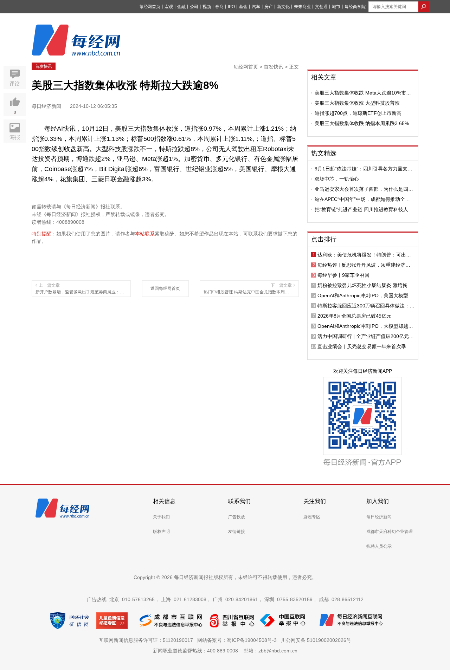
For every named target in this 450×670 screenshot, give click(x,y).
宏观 (169, 6)
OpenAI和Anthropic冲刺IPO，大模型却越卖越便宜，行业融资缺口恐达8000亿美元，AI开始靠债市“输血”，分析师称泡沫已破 (365, 326)
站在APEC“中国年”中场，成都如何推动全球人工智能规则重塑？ (362, 199)
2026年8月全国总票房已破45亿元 (354, 315)
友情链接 (236, 531)
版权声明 (161, 531)
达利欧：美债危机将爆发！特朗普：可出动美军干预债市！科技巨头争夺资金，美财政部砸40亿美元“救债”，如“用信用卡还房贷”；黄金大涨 (365, 254)
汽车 (256, 6)
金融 (181, 6)
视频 (206, 6)
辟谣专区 (311, 516)
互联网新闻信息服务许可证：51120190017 (147, 640)
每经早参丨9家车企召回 (343, 275)
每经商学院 (355, 6)
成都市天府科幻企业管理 (389, 531)
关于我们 (161, 516)
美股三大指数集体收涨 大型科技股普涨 (357, 102)
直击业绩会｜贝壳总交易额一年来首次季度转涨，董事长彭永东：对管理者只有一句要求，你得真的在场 (364, 346)
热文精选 (323, 153)
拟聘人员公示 (379, 546)
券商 (219, 6)
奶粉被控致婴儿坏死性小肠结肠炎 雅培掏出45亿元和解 (364, 285)
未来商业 (302, 6)
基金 (243, 6)
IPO (231, 6)
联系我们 (239, 501)
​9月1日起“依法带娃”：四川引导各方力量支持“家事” (363, 168)
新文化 (283, 6)
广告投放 (236, 516)
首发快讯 (43, 66)
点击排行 (323, 239)
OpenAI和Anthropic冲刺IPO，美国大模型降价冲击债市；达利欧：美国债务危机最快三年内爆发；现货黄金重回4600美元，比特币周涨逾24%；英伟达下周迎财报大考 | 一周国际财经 (365, 295)
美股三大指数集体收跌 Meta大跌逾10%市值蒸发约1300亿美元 (363, 92)
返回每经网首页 (165, 288)
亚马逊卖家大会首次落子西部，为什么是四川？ (361, 189)
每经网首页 (149, 6)
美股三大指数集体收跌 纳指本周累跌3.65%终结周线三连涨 (364, 123)
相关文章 (323, 77)
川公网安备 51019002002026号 (316, 640)
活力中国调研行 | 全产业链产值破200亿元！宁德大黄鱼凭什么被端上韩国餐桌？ (365, 336)
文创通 (321, 6)
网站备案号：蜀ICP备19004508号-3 (238, 640)
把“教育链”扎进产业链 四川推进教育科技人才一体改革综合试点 (364, 209)
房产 (268, 6)
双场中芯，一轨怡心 (337, 178)
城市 (336, 6)
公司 (194, 6)
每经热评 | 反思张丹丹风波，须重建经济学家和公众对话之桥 (363, 264)
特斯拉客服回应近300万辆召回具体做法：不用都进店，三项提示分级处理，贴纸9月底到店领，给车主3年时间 (365, 305)
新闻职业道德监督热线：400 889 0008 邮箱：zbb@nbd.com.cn (225, 650)
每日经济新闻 (379, 516)
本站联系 (145, 233)
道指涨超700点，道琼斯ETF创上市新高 (358, 113)
